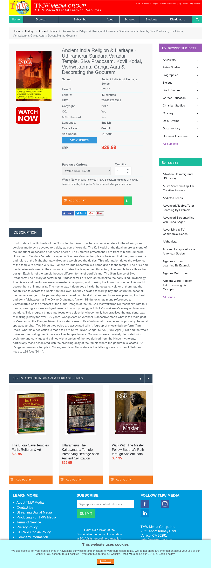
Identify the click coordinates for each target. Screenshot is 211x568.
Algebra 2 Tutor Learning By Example (177, 263)
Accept (105, 561)
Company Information (32, 537)
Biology (167, 82)
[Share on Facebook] (68, 213)
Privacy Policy (27, 527)
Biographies (170, 75)
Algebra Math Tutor (175, 273)
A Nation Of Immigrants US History (178, 176)
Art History (169, 59)
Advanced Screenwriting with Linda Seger (178, 220)
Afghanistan (170, 241)
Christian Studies (174, 105)
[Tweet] (81, 213)
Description (25, 232)
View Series (79, 140)
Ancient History (48, 31)
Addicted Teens (173, 198)
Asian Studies (172, 67)
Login (155, 4)
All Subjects (170, 143)
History (29, 31)
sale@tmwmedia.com (156, 540)
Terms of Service (28, 522)
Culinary (168, 113)
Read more (128, 553)
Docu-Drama (171, 120)
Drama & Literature (175, 136)
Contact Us (24, 507)
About (30, 502)
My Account (195, 4)
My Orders (183, 4)
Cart (138, 4)
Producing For (36, 517)
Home (16, 31)
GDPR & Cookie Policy (33, 532)
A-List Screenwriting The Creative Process (179, 188)
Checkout (146, 4)
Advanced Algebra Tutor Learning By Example (178, 208)
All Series (169, 297)
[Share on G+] (91, 213)
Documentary (171, 128)
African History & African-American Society (179, 251)
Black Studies (171, 90)
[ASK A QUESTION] (128, 200)
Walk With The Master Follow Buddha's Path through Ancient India (128, 450)
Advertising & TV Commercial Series (175, 231)
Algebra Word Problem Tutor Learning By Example (177, 285)
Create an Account (168, 4)
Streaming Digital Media (34, 512)
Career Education (174, 97)
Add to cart (77, 200)
